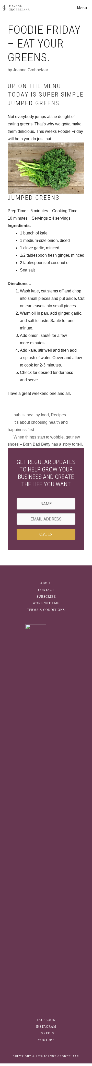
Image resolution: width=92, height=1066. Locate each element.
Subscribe (46, 596)
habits (19, 415)
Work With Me (46, 603)
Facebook (46, 1020)
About (46, 583)
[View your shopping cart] (58, 7)
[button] (46, 534)
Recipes (58, 415)
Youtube (46, 1040)
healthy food (38, 415)
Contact (46, 590)
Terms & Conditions (46, 610)
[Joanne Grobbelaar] (16, 7)
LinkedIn (46, 1033)
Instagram (46, 1026)
